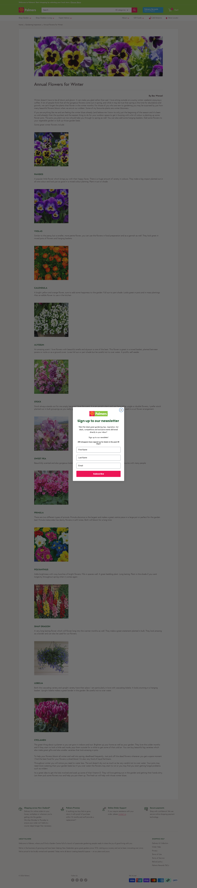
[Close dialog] (121, 410)
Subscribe (98, 473)
